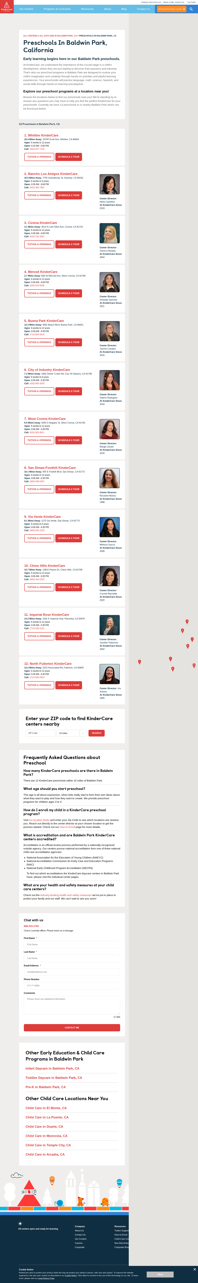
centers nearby (170, 9)
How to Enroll (67, 827)
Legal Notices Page (46, 1278)
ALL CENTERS (30, 36)
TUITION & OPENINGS (39, 157)
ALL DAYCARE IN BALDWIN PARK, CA (58, 36)
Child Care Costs (122, 1239)
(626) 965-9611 (37, 432)
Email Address (32, 965)
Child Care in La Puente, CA (47, 1117)
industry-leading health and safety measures (66, 895)
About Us (79, 1230)
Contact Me (72, 1028)
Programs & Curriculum (57, 9)
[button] (170, 659)
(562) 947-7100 (37, 149)
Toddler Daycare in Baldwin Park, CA (54, 1078)
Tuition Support (121, 1230)
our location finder (39, 820)
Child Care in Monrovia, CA (46, 1136)
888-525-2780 (31, 926)
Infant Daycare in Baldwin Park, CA (52, 1068)
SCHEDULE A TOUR (68, 157)
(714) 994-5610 (37, 334)
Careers (79, 1243)
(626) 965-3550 (37, 383)
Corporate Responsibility (126, 1247)
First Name (30, 938)
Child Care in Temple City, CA (48, 1145)
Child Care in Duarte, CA (44, 1126)
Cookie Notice (71, 1275)
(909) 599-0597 (37, 481)
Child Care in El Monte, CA (46, 1108)
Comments (29, 993)
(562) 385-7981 (37, 187)
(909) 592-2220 (37, 530)
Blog (124, 9)
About (107, 9)
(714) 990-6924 (37, 677)
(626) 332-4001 (37, 236)
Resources (87, 9)
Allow (160, 1274)
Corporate (79, 1247)
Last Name (30, 952)
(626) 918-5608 (37, 285)
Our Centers (26, 9)
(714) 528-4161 (37, 628)
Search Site (191, 10)
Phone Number (31, 979)
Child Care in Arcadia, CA (45, 1154)
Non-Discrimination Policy (126, 1243)
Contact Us (143, 9)
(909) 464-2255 (37, 579)
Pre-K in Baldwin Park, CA (46, 1087)
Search (96, 733)
